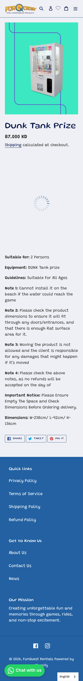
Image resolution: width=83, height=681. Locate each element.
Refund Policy (22, 520)
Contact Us (20, 566)
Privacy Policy (23, 481)
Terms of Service (25, 494)
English (64, 676)
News (14, 579)
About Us (17, 553)
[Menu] (75, 8)
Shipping (13, 145)
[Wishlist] (58, 8)
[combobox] (68, 676)
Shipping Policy (24, 507)
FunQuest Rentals (38, 659)
